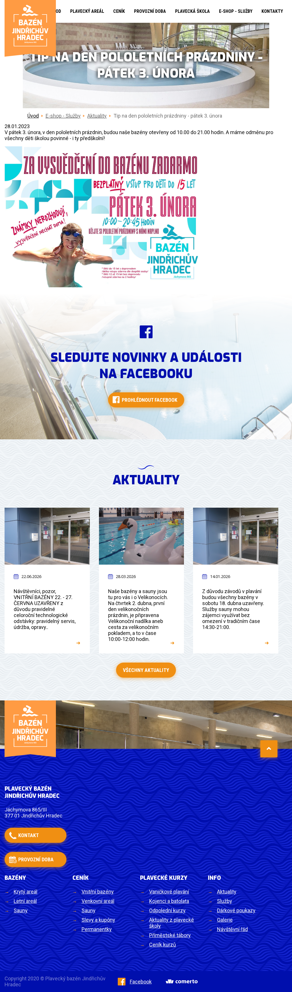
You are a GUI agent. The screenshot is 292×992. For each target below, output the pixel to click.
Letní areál (25, 901)
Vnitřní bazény (98, 892)
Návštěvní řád (232, 929)
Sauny (21, 910)
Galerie (225, 920)
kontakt (28, 835)
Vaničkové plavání (169, 892)
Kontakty (272, 11)
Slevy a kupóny (98, 920)
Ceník (119, 11)
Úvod (33, 116)
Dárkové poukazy (236, 910)
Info (214, 878)
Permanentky (97, 929)
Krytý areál (25, 892)
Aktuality (226, 892)
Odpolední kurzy (167, 910)
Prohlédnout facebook (149, 400)
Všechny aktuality (146, 670)
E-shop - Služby (235, 11)
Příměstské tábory (170, 935)
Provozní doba (150, 11)
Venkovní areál (98, 901)
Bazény (15, 878)
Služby (224, 901)
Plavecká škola (192, 11)
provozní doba (36, 859)
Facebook (141, 982)
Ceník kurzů (162, 945)
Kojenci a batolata (169, 901)
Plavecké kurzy (163, 878)
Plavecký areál (87, 11)
